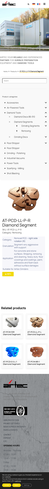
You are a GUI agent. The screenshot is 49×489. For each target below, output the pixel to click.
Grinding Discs (21, 136)
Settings (26, 485)
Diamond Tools (14, 112)
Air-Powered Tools (15, 107)
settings (18, 481)
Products (13, 71)
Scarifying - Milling (15, 168)
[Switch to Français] (38, 4)
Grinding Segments (30, 125)
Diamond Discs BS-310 (24, 116)
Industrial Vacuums (16, 158)
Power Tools (12, 163)
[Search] (24, 80)
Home (5, 71)
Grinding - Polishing (16, 153)
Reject (16, 485)
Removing (26, 130)
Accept (6, 485)
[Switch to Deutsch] (33, 4)
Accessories (13, 102)
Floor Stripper (13, 143)
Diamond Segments (23, 121)
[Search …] (28, 4)
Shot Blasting (13, 173)
